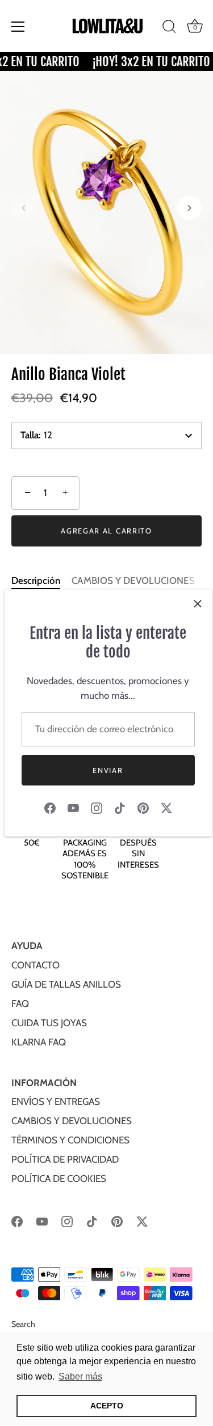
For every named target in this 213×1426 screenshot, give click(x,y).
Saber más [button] (80, 1376)
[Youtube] (73, 807)
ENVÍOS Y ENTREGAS (55, 1101)
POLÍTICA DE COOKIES (58, 1178)
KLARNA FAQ (38, 1042)
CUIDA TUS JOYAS (49, 1022)
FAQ (20, 1003)
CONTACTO (35, 965)
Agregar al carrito (106, 530)
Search (23, 1324)
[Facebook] (50, 807)
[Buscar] (169, 28)
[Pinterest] (143, 807)
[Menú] (18, 26)
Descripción (35, 580)
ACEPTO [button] (106, 1405)
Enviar (108, 770)
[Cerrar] (197, 603)
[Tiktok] (120, 807)
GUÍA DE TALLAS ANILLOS (66, 984)
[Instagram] (96, 807)
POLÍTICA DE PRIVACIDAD (65, 1159)
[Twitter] (166, 807)
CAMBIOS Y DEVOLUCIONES (133, 580)
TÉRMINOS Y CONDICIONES (70, 1140)
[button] (23, 207)
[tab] (41, 581)
